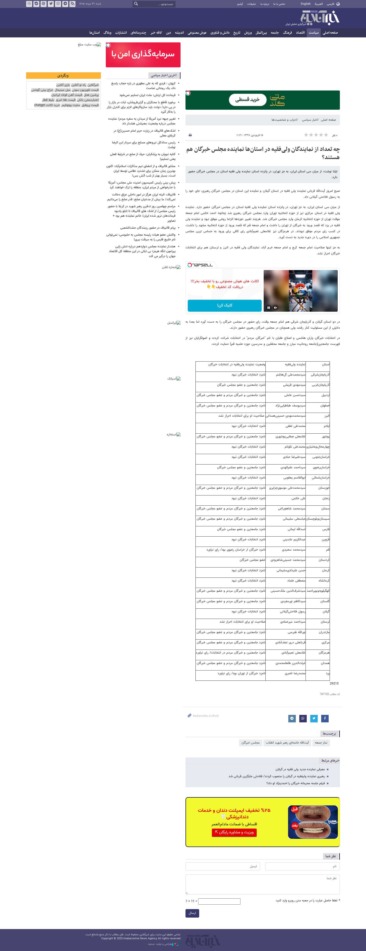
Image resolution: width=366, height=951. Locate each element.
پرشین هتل (91, 95)
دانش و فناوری (220, 33)
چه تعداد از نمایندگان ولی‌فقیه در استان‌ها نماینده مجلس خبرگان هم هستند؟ (263, 153)
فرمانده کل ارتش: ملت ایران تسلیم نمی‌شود (148, 95)
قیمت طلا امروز (65, 100)
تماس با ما (279, 4)
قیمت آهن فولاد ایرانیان (66, 95)
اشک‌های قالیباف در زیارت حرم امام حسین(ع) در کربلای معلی (145, 133)
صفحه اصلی (330, 33)
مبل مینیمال (62, 90)
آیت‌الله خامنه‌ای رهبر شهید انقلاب (287, 742)
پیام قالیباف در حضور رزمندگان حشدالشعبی (148, 227)
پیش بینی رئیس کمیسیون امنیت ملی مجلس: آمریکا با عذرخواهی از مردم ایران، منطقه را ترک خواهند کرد (142, 185)
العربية (319, 4)
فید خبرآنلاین (72, 4)
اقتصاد (300, 33)
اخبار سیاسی (310, 119)
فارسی (330, 4)
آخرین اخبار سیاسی (164, 75)
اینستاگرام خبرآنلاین (58, 4)
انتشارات (121, 33)
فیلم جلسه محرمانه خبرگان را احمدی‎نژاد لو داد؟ (295, 783)
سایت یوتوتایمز (70, 105)
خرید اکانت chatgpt (47, 105)
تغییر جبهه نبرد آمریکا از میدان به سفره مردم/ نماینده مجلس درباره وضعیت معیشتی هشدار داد (142, 121)
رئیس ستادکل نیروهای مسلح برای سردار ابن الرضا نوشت (144, 145)
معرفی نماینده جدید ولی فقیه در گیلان (300, 769)
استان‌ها (94, 33)
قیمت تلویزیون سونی (85, 90)
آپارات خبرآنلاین (44, 4)
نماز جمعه (321, 742)
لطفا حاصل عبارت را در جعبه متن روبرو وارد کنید (308, 900)
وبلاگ (107, 33)
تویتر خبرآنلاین (51, 4)
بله (36, 4)
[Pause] (269, 308)
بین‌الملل (261, 33)
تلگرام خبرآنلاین (65, 4)
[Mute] (276, 308)
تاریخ (237, 33)
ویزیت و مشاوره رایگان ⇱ (234, 832)
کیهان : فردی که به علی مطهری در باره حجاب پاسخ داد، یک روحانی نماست (143, 86)
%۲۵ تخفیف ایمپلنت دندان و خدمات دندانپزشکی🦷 (234, 814)
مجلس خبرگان (251, 742)
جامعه (275, 33)
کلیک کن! (224, 305)
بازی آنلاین (63, 85)
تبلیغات (251, 4)
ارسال (192, 913)
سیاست (314, 33)
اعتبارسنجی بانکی (88, 100)
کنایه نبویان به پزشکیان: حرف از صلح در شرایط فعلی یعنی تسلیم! (143, 157)
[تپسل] (187, 93)
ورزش (248, 33)
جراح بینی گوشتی (42, 90)
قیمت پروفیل (90, 105)
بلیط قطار (48, 100)
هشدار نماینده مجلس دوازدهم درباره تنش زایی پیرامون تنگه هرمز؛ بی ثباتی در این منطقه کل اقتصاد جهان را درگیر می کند (142, 251)
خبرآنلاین (312, 18)
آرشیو (240, 4)
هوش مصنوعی (197, 33)
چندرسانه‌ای (138, 33)
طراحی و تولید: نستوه (160, 944)
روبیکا (29, 4)
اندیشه (179, 33)
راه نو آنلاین (78, 85)
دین (168, 33)
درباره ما (264, 4)
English (306, 4)
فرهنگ (287, 33)
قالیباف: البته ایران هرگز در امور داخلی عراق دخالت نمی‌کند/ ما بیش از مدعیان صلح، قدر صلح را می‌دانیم (141, 197)
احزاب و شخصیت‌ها (284, 119)
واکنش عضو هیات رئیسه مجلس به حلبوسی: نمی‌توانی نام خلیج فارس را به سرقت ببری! (141, 237)
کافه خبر (156, 33)
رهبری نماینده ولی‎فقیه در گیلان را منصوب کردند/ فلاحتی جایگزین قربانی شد (277, 776)
